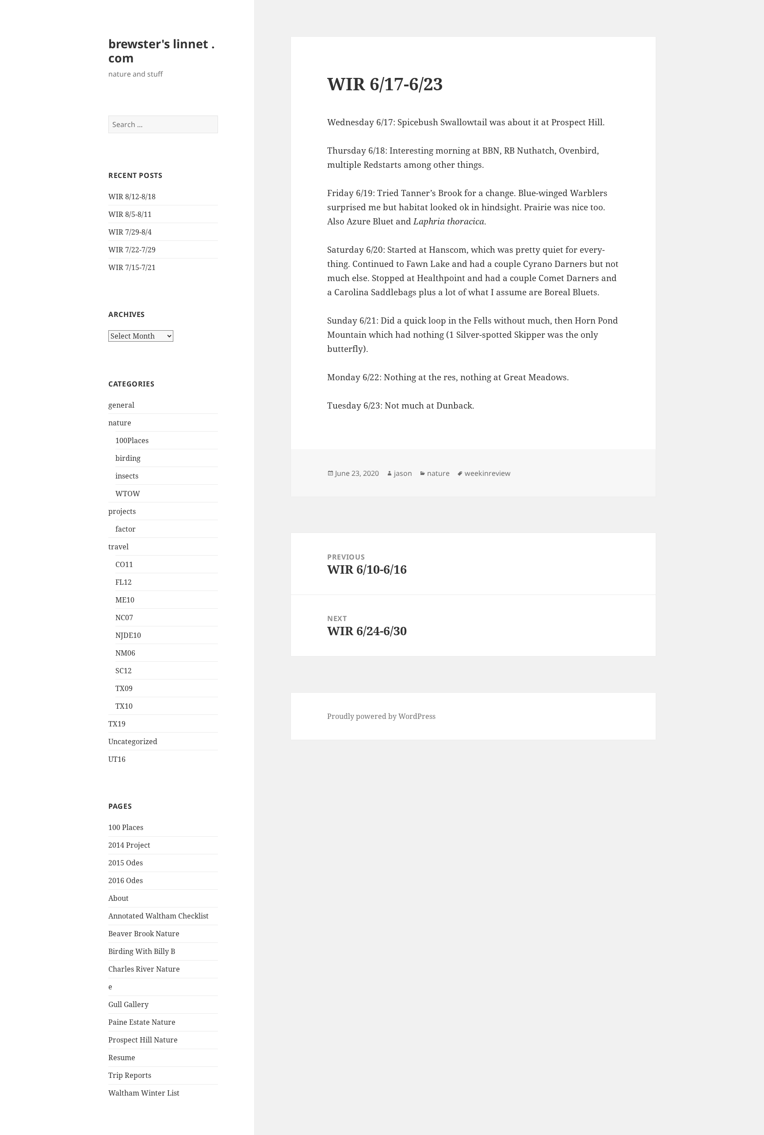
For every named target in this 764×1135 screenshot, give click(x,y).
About (118, 898)
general (121, 405)
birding (128, 458)
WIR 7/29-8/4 (130, 232)
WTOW (127, 493)
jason (403, 473)
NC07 (124, 617)
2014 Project (129, 845)
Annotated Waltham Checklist (158, 916)
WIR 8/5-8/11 (130, 214)
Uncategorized (132, 741)
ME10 (124, 600)
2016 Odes (125, 880)
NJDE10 (128, 635)
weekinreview (488, 473)
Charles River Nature (144, 969)
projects (122, 511)
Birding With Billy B (141, 951)
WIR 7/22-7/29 (132, 250)
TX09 (124, 688)
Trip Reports (129, 1075)
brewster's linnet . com (161, 50)
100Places (132, 440)
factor (125, 529)
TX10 (124, 706)
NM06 (125, 653)
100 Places (125, 827)
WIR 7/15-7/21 (132, 267)
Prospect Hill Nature (143, 1040)
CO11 (124, 564)
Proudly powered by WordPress (381, 716)
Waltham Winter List (144, 1093)
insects (126, 476)
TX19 (117, 724)
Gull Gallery (128, 1004)
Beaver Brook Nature (144, 933)
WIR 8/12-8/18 (132, 196)
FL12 (123, 582)
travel (118, 547)
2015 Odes (125, 863)
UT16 (117, 759)
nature (119, 423)
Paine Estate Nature (142, 1022)
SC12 (123, 671)
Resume (121, 1057)
